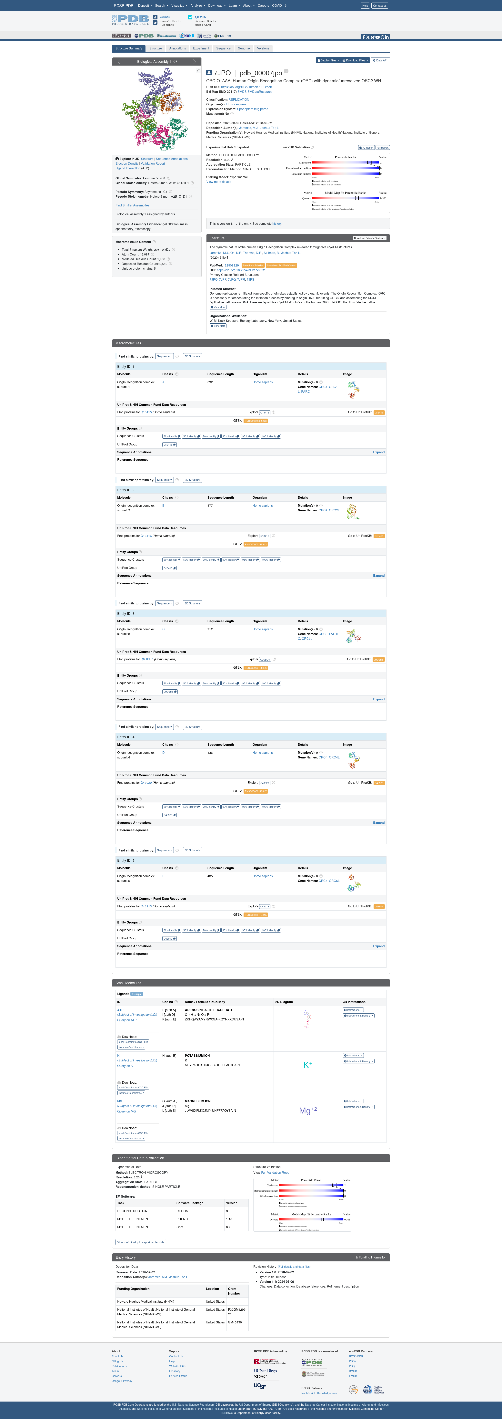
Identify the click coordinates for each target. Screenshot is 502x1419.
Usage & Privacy (122, 1381)
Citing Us (117, 1361)
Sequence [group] (163, 356)
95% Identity (249, 436)
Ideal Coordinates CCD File (133, 1041)
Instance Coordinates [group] (130, 1047)
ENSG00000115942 (256, 544)
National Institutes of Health (220, 1409)
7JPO (213, 279)
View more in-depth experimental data (141, 1242)
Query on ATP (127, 1020)
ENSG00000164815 (256, 914)
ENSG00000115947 (256, 791)
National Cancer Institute (320, 1404)
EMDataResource (259, 91)
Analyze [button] (197, 5)
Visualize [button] (178, 5)
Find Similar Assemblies (132, 205)
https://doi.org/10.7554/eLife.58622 (241, 270)
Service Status (178, 1376)
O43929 (146, 782)
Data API (382, 60)
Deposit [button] (144, 5)
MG (119, 1101)
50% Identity (189, 436)
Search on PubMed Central (281, 265)
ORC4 (323, 757)
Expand (379, 452)
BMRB (353, 1371)
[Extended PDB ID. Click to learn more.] (286, 70)
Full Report (382, 147)
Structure (155, 48)
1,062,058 (201, 17)
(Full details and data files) (294, 1266)
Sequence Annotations (172, 158)
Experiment (201, 48)
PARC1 (306, 391)
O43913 (146, 906)
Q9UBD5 (147, 659)
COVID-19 (279, 5)
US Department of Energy (255, 1404)
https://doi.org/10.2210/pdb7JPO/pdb (246, 87)
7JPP (222, 279)
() (137, 1014)
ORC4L (334, 757)
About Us (117, 1356)
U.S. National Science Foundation (193, 1404)
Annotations (177, 48)
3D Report (367, 147)
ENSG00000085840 (256, 421)
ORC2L (334, 510)
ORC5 (323, 880)
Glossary (174, 1371)
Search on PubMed (253, 265)
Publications (119, 1366)
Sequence (223, 48)
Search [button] (160, 5)
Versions (263, 48)
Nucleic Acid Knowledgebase (319, 1393)
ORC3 (323, 633)
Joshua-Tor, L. (269, 127)
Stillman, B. (272, 252)
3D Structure (192, 356)
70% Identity (209, 436)
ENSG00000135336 (256, 667)
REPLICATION (238, 99)
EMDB (242, 91)
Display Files (328, 60)
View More (219, 307)
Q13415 (146, 412)
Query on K (125, 1065)
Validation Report (153, 163)
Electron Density (126, 163)
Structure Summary (128, 48)
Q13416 (146, 535)
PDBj (352, 1366)
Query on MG (126, 1111)
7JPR (241, 279)
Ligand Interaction (127, 168)
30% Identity (170, 436)
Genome (244, 48)
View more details (218, 181)
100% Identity (269, 436)
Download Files (355, 60)
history (276, 223)
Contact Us (176, 1356)
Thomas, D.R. (252, 252)
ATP (120, 1009)
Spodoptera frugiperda (252, 109)
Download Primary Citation (368, 238)
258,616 (165, 17)
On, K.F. (235, 252)
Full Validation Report (276, 1172)
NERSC (227, 1413)
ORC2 (323, 510)
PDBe (352, 1361)
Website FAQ (177, 1366)
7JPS (250, 279)
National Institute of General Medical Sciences (165, 1409)
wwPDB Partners (361, 1351)
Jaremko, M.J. (248, 127)
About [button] (247, 5)
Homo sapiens (236, 104)
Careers (263, 5)
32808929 (232, 265)
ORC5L (334, 880)
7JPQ (232, 279)
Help (365, 5)
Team (115, 1371)
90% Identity (229, 436)
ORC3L (307, 638)
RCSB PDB (123, 5)
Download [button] (215, 5)
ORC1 (323, 386)
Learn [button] (233, 5)
